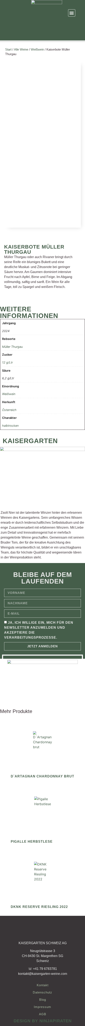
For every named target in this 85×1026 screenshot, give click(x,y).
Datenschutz (42, 992)
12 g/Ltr (7, 362)
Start (8, 49)
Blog (42, 999)
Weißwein (37, 49)
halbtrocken (10, 425)
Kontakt (42, 985)
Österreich (9, 410)
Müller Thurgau (12, 346)
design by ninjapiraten (43, 1021)
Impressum (42, 1007)
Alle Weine (21, 49)
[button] (71, 13)
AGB (42, 1014)
